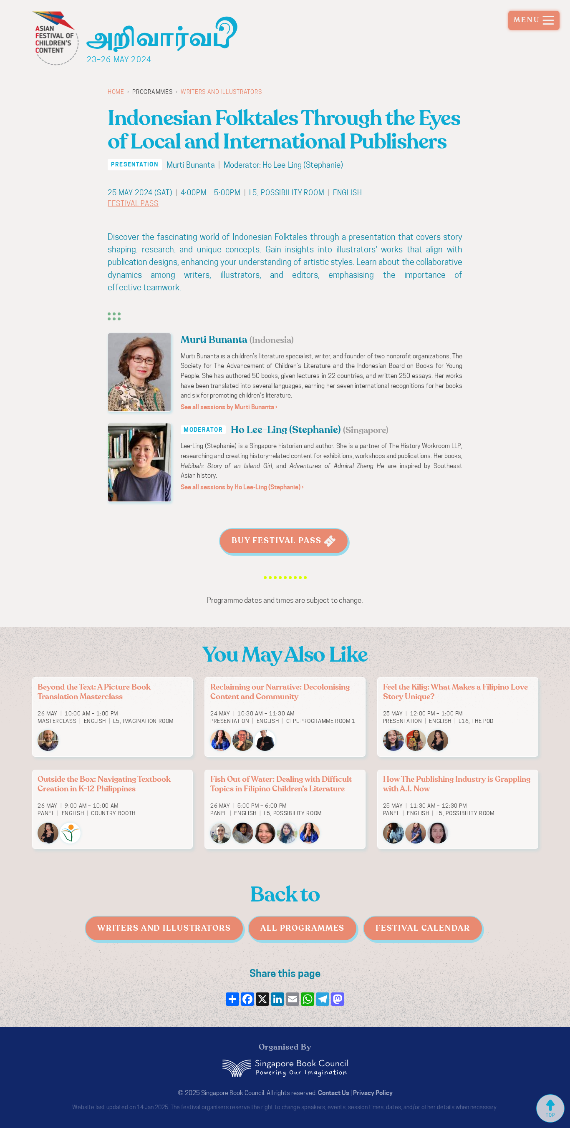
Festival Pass (133, 203)
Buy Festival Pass (278, 541)
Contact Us (333, 1093)
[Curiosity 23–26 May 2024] (165, 30)
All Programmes (302, 928)
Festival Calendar (423, 928)
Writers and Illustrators (221, 91)
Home (116, 91)
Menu (527, 20)
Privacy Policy (373, 1093)
